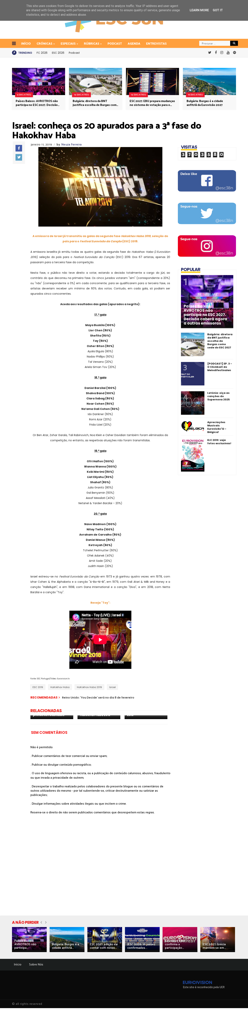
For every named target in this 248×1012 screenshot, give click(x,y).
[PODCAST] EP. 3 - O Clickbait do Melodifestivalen (219, 367)
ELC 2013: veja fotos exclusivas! (219, 441)
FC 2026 (42, 53)
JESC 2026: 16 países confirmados (141, 946)
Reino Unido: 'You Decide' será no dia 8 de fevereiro (98, 697)
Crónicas (44, 43)
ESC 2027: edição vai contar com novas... (104, 946)
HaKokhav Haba (60, 687)
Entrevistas (156, 43)
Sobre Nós (36, 964)
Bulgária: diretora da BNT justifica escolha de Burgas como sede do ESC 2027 (95, 103)
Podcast (115, 43)
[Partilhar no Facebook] (19, 148)
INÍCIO (26, 43)
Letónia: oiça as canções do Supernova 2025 (218, 396)
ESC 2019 (38, 687)
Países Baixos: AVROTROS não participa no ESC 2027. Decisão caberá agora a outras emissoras (38, 103)
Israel (112, 687)
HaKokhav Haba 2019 (89, 687)
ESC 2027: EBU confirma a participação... (175, 944)
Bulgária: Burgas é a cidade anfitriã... (65, 946)
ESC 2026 (58, 53)
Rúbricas (91, 43)
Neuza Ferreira (71, 144)
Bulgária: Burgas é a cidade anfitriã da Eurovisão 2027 (205, 103)
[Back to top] (238, 1002)
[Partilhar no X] (19, 157)
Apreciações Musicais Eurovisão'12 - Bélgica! (216, 427)
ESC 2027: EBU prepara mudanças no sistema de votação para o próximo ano (152, 103)
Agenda (134, 43)
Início (17, 964)
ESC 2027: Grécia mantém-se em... (214, 946)
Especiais (68, 43)
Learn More (199, 10)
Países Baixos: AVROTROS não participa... (25, 944)
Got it (218, 10)
